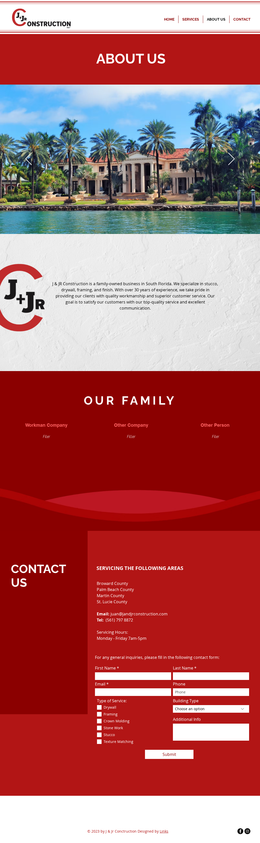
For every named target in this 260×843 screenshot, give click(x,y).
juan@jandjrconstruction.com (139, 614)
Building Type (186, 701)
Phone (179, 684)
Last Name (183, 668)
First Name (105, 668)
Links (164, 831)
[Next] (231, 159)
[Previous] (28, 159)
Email (100, 684)
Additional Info (187, 719)
